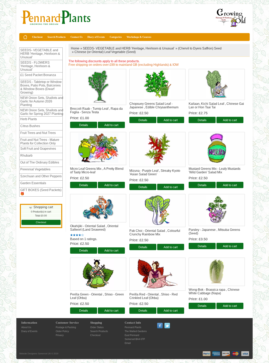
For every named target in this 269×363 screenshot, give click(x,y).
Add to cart (111, 125)
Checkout (37, 36)
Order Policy (62, 331)
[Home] (25, 37)
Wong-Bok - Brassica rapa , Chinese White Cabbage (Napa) (214, 291)
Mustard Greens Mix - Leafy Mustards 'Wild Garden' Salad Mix (214, 170)
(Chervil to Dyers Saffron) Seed (200, 48)
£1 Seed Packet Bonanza (38, 75)
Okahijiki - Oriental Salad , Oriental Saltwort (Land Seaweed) (94, 227)
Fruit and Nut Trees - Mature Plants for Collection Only (39, 141)
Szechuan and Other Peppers (41, 176)
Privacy (60, 335)
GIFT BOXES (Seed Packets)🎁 (40, 191)
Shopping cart (43, 207)
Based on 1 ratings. (83, 239)
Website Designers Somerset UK (35, 353)
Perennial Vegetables (35, 169)
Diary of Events (96, 36)
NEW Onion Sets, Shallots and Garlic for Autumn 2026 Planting (41, 101)
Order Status (97, 327)
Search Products (56, 36)
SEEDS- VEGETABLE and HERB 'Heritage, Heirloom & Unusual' (40, 53)
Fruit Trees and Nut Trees (38, 133)
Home (75, 48)
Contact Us (76, 36)
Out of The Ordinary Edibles (39, 162)
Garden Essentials (33, 183)
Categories (116, 36)
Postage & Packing (66, 327)
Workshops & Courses (139, 36)
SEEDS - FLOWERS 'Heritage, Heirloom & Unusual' (35, 66)
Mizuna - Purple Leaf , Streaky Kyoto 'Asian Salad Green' (154, 172)
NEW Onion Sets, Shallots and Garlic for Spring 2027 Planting (41, 112)
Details (83, 125)
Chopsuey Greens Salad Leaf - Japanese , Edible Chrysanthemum (153, 105)
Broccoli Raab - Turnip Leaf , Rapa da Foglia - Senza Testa (96, 110)
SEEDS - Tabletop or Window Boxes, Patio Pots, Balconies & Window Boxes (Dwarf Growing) (41, 87)
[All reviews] (77, 235)
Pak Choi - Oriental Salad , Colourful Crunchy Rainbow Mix (154, 232)
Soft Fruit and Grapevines (38, 148)
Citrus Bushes (30, 126)
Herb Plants (28, 119)
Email (128, 343)
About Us (26, 327)
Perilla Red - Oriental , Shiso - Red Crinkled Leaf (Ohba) (153, 296)
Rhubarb (26, 155)
